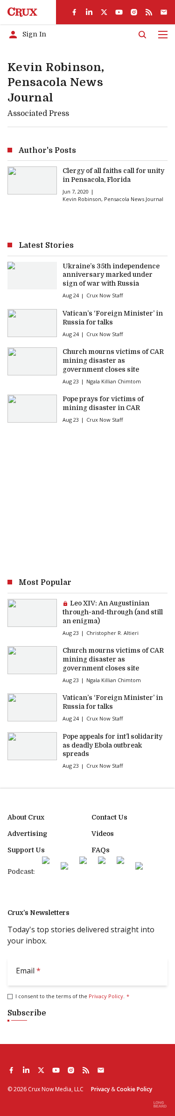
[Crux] (22, 12)
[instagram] (133, 12)
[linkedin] (89, 12)
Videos (102, 833)
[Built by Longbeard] (160, 1104)
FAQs (100, 850)
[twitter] (104, 12)
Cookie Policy (134, 1089)
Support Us (26, 850)
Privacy (100, 1089)
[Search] (142, 34)
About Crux (25, 817)
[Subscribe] (163, 12)
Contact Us (109, 817)
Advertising (27, 833)
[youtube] (119, 12)
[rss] (148, 12)
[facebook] (74, 12)
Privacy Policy (106, 996)
